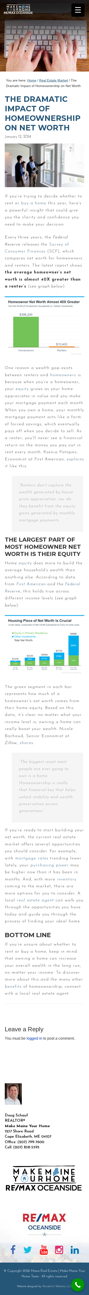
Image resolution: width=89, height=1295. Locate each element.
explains (75, 459)
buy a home (33, 203)
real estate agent (35, 900)
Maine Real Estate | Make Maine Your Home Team (21, 37)
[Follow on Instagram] (59, 1251)
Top (84, 1288)
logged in (34, 1038)
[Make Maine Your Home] (44, 1205)
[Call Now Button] (77, 1284)
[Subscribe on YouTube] (44, 1251)
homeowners (63, 375)
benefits (13, 987)
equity (22, 389)
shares (26, 743)
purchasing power (49, 865)
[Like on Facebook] (13, 1251)
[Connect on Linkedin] (75, 1251)
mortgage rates (31, 858)
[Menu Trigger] (77, 10)
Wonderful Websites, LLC (57, 1286)
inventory (66, 879)
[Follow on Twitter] (27, 1251)
